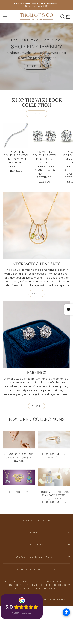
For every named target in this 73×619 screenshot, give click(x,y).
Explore (35, 532)
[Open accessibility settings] (66, 612)
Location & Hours (36, 520)
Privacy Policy (57, 599)
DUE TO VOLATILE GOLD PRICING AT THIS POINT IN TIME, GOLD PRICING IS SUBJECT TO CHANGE (35, 585)
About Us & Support (35, 556)
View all (36, 113)
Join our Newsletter (35, 569)
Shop (36, 293)
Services (35, 544)
